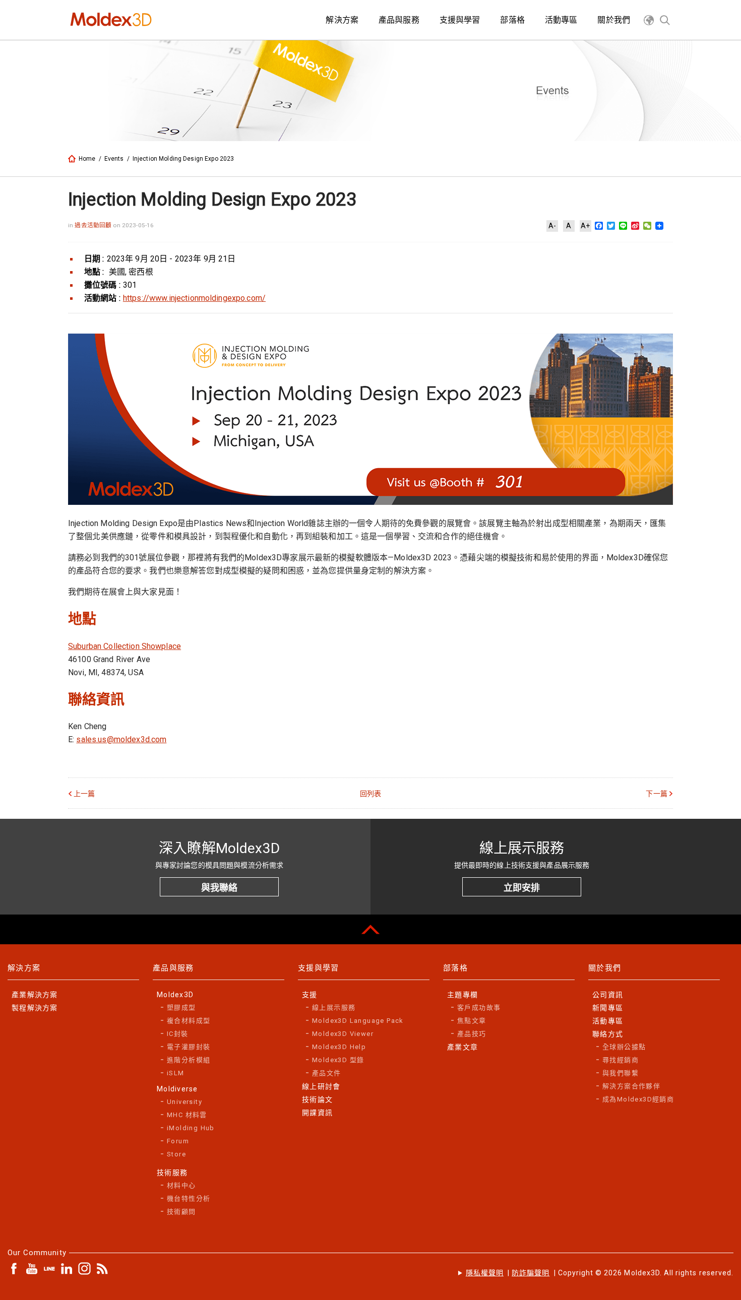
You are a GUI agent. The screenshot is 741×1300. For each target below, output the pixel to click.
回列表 (370, 794)
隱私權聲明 (485, 1273)
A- (552, 226)
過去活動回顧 (94, 225)
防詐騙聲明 (530, 1273)
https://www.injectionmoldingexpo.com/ (194, 298)
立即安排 (522, 887)
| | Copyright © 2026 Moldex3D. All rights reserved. (599, 1273)
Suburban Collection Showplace (124, 646)
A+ (585, 226)
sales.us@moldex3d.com (121, 739)
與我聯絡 (219, 887)
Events (114, 158)
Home (87, 158)
